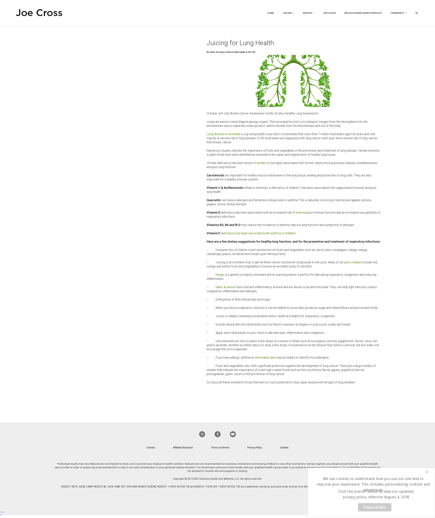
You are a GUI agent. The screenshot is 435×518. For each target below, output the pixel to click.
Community (397, 13)
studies (261, 163)
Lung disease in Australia (223, 134)
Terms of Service (220, 447)
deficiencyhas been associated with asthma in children (258, 233)
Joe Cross (39, 13)
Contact (150, 447)
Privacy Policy (254, 447)
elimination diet (265, 357)
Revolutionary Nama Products (363, 13)
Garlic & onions (225, 287)
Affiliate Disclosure (183, 447)
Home (270, 13)
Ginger (219, 274)
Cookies (284, 447)
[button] (373, 484)
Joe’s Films (329, 13)
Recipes (307, 13)
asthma (301, 212)
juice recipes (353, 262)
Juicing (287, 13)
